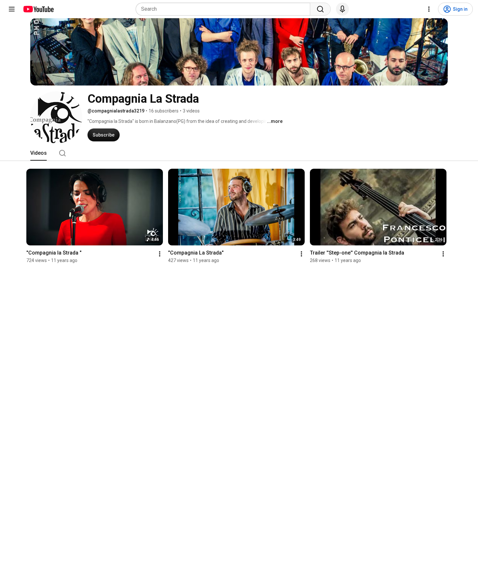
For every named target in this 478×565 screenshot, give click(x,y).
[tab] (38, 153)
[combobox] (225, 9)
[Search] (320, 9)
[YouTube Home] (38, 9)
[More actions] (159, 253)
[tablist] (239, 153)
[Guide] (12, 9)
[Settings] (429, 9)
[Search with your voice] (342, 9)
